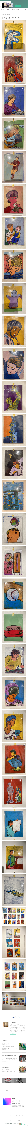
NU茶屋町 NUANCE (16, 9)
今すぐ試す (18, 5)
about (8, 9)
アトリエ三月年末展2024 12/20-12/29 (10, 1055)
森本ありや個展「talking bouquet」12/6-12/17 (13, 1067)
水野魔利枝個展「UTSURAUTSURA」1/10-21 (12, 1044)
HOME (2, 9)
